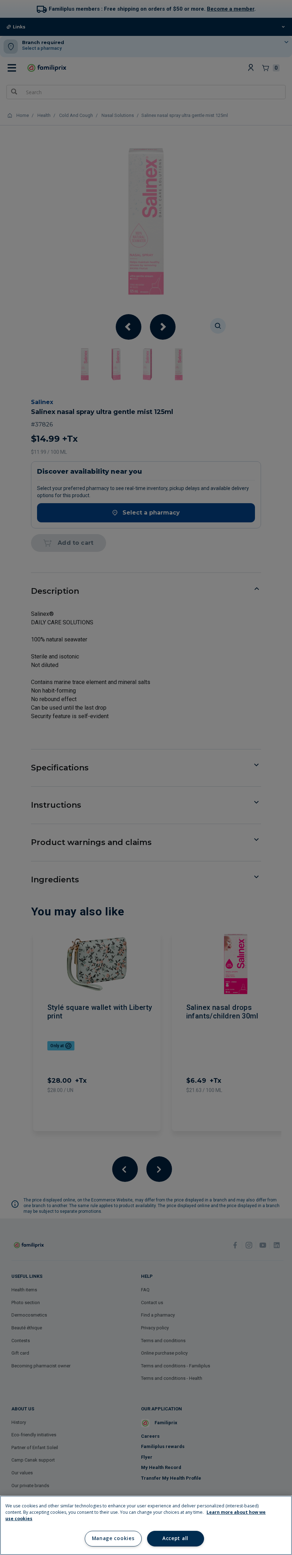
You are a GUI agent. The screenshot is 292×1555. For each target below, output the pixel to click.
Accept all (175, 1538)
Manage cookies (113, 1538)
